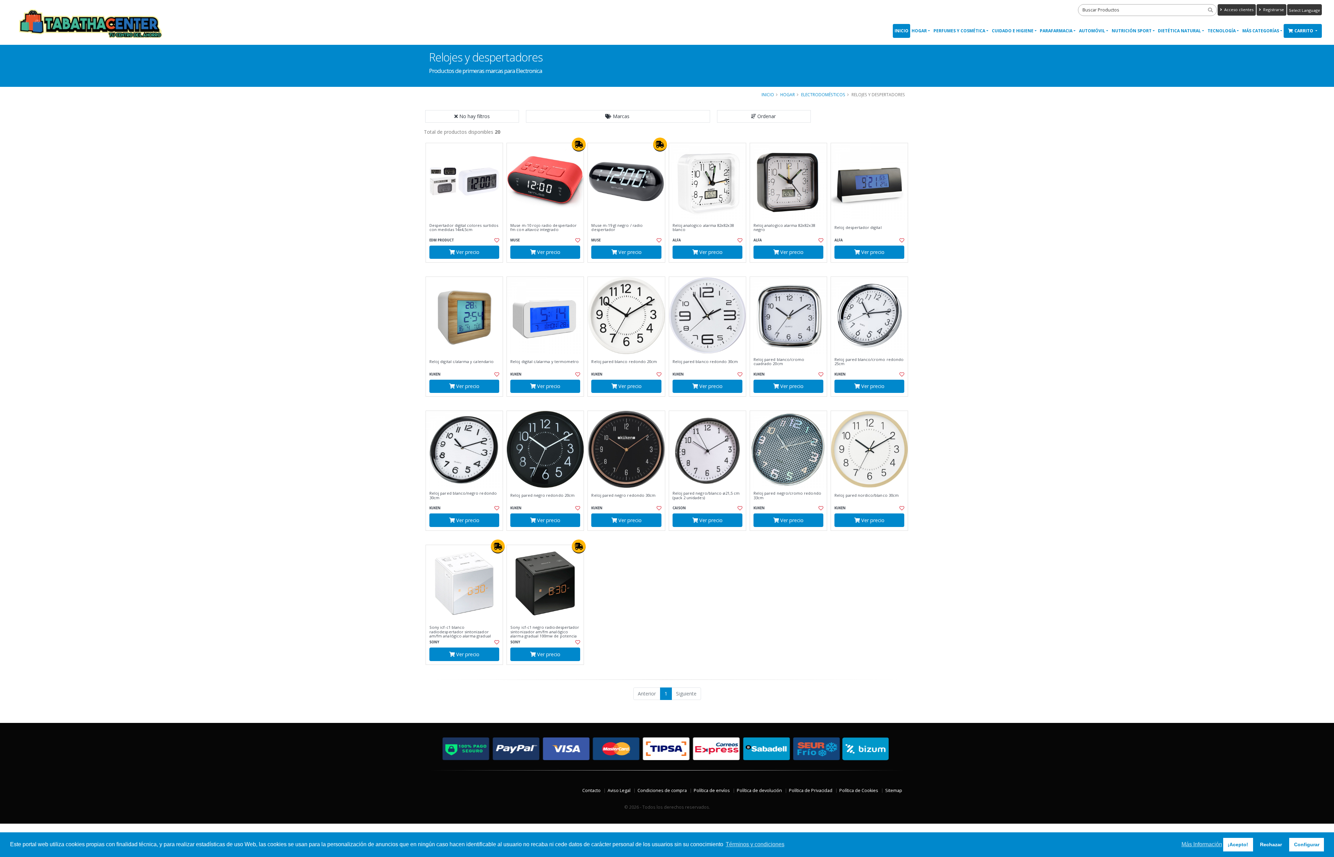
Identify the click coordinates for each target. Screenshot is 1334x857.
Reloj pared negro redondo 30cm (623, 495)
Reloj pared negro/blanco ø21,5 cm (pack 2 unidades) (706, 495)
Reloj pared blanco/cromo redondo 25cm (869, 361)
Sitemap (893, 790)
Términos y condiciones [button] (755, 844)
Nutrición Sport (1132, 31)
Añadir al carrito (466, 268)
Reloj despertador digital (857, 227)
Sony (434, 642)
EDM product (441, 240)
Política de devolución (759, 790)
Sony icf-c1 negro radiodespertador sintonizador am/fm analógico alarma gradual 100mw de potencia (544, 631)
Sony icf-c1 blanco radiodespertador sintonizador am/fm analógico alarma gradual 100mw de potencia (460, 633)
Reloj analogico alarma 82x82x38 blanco (703, 227)
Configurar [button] (1306, 844)
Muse (515, 240)
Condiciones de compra (662, 790)
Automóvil (1092, 31)
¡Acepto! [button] (1238, 844)
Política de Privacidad (810, 790)
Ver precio (467, 252)
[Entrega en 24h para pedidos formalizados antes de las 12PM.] (579, 144)
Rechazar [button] (1271, 844)
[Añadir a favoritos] (496, 240)
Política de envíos (712, 790)
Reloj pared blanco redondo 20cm (624, 362)
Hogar (919, 31)
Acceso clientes (1238, 9)
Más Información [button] (1201, 844)
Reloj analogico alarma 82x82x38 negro (784, 227)
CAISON (679, 508)
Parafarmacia (1056, 31)
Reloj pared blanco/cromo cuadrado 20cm (779, 361)
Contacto (591, 790)
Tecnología (1222, 31)
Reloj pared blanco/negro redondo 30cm (463, 495)
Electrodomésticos (823, 94)
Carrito (1304, 31)
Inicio (901, 31)
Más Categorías (1260, 31)
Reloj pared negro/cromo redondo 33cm (787, 495)
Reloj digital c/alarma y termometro (544, 362)
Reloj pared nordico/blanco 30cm (866, 495)
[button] (618, 116)
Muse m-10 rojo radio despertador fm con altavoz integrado (543, 227)
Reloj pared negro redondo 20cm (542, 495)
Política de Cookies (858, 790)
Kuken (434, 374)
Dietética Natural (1179, 31)
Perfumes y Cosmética (959, 31)
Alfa (677, 240)
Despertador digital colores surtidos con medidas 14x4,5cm (463, 227)
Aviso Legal (619, 790)
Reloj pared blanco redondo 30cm (705, 362)
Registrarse (1273, 9)
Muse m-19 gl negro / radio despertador (616, 227)
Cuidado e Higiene (1013, 31)
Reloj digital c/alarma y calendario (461, 362)
